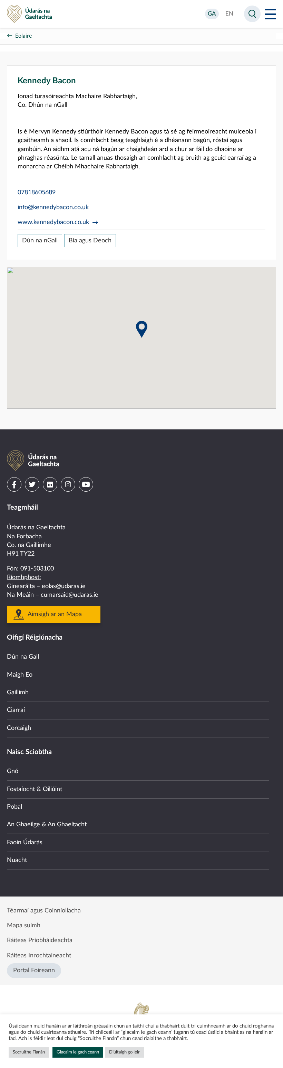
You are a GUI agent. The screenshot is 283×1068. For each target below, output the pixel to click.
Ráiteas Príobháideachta (39, 940)
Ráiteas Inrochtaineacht (39, 956)
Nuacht (17, 860)
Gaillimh (18, 692)
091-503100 (37, 569)
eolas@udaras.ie (64, 586)
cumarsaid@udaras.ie (69, 595)
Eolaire (23, 36)
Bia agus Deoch (90, 241)
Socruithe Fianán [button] (29, 1052)
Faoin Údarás (24, 842)
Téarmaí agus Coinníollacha (44, 911)
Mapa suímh (23, 925)
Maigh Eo (19, 675)
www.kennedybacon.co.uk (53, 222)
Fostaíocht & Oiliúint (34, 789)
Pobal (14, 807)
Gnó (12, 771)
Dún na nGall (40, 241)
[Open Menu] (270, 14)
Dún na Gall (23, 657)
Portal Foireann (34, 970)
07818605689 (37, 192)
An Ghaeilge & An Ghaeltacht (47, 824)
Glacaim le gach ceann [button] (78, 1052)
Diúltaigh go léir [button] (124, 1052)
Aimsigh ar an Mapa (55, 614)
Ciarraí (16, 710)
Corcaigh (19, 728)
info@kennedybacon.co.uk (53, 207)
